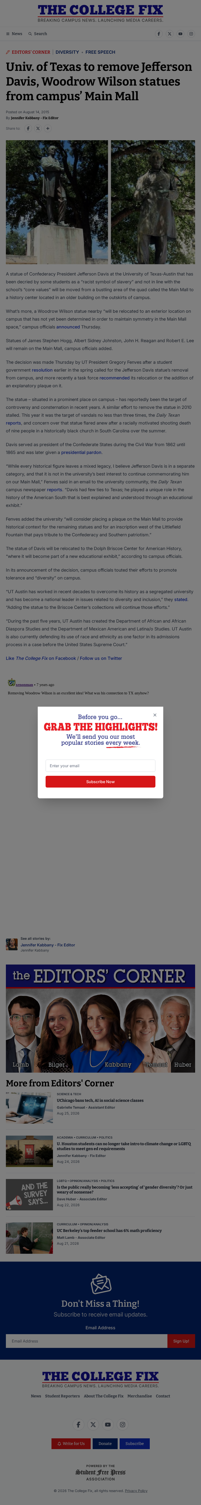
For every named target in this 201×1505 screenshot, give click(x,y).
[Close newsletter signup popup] (155, 715)
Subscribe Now (100, 781)
